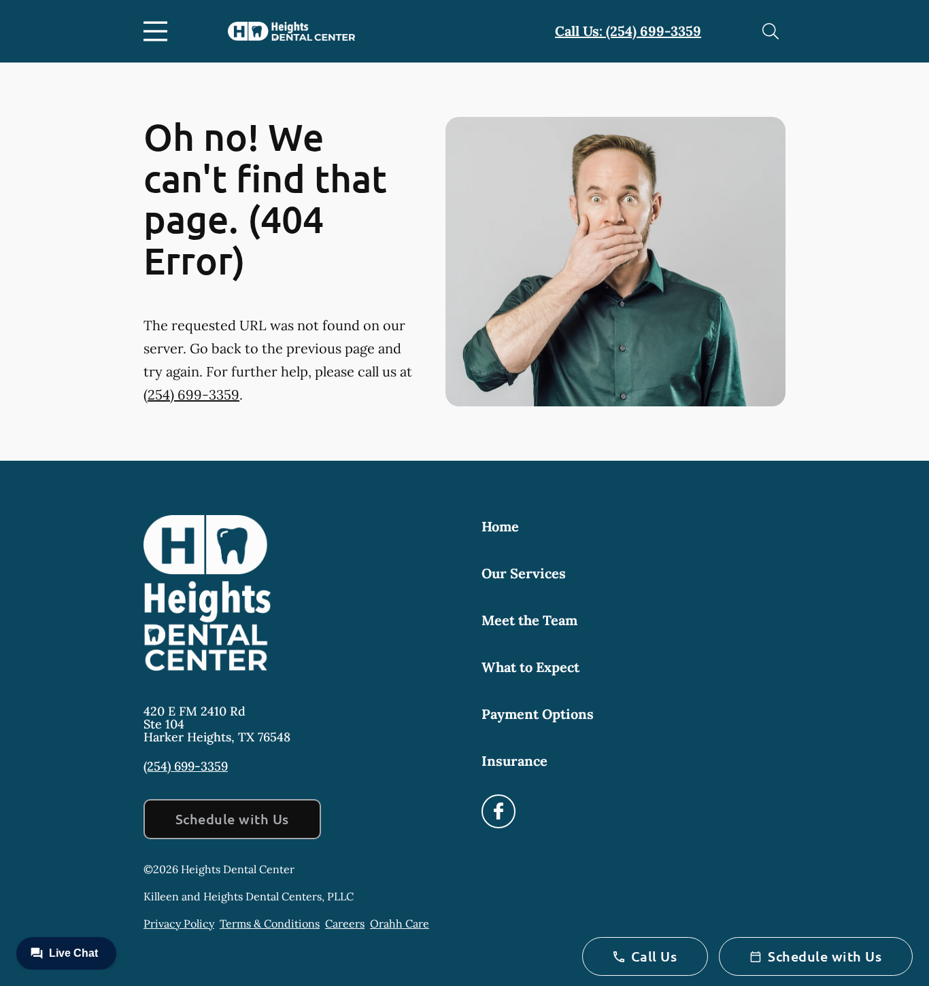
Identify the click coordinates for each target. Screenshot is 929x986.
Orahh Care (399, 923)
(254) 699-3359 (191, 394)
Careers (345, 923)
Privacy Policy (178, 923)
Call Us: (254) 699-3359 (628, 30)
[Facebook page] (499, 811)
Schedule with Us (232, 819)
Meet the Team (529, 620)
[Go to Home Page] (291, 31)
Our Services (524, 573)
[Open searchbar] (771, 31)
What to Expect (530, 666)
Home (500, 526)
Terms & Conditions (270, 923)
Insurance (514, 760)
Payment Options (538, 713)
